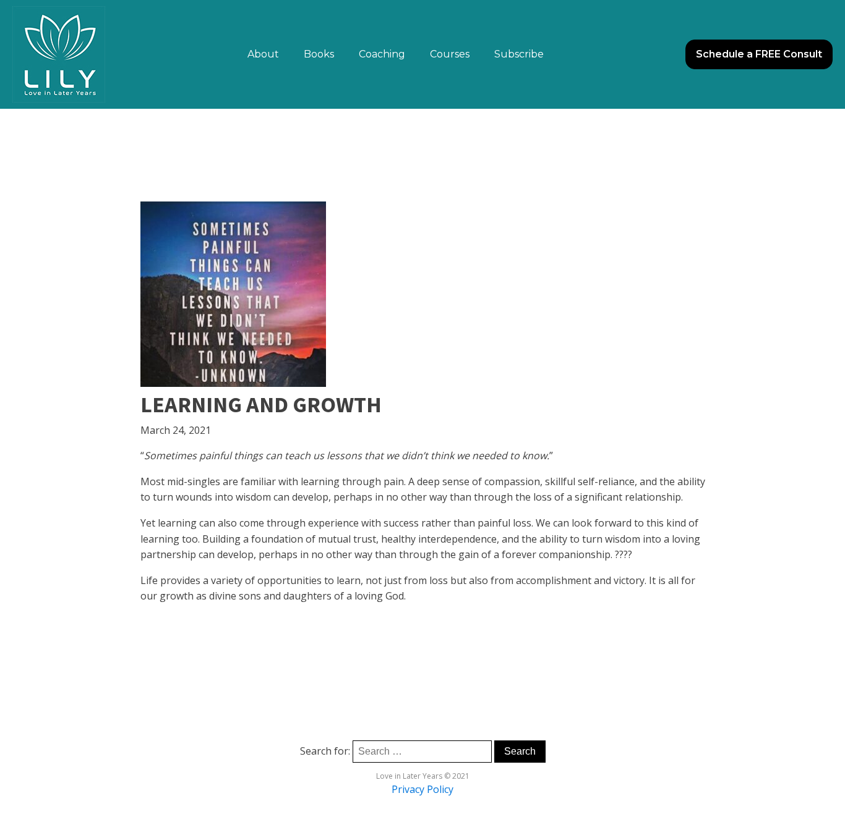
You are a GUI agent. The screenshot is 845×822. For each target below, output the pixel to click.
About (263, 54)
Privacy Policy (422, 789)
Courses (450, 54)
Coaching (382, 54)
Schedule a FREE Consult (759, 54)
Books (319, 54)
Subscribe (519, 54)
